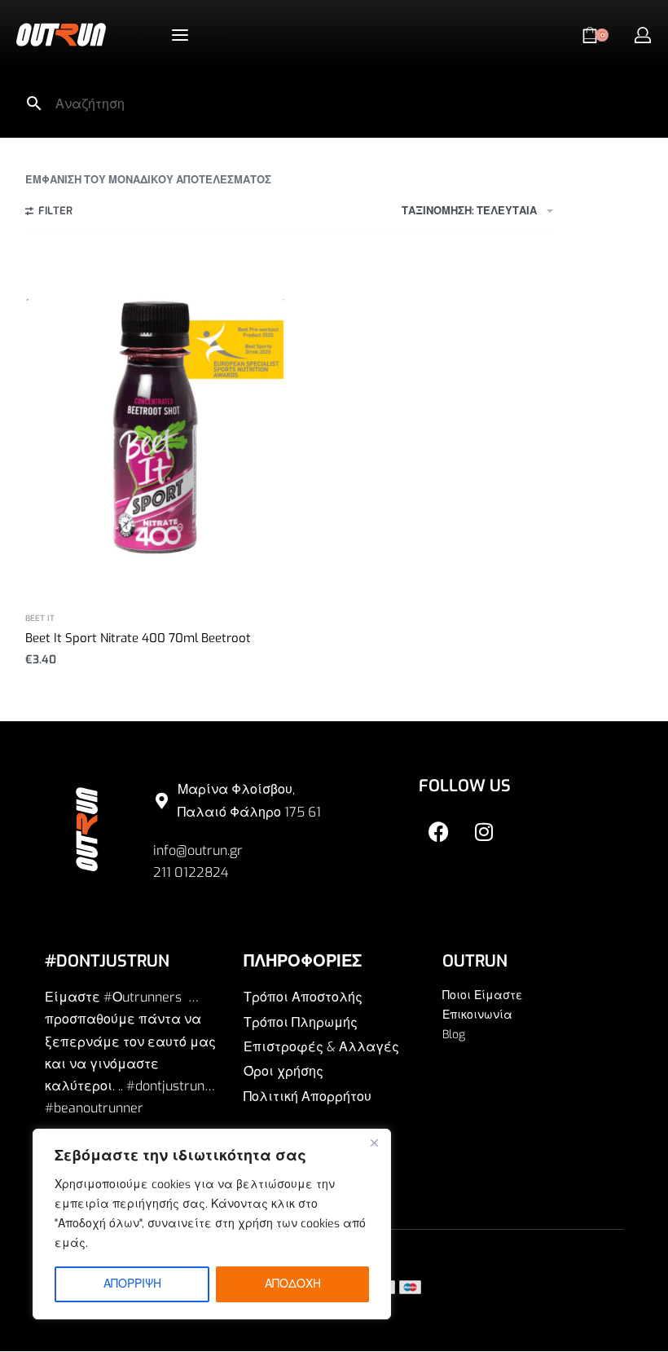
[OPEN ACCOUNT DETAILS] (643, 35)
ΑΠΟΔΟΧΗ (293, 1284)
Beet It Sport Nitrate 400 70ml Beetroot (138, 638)
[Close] (374, 1142)
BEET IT (40, 618)
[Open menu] (180, 35)
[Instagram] (484, 831)
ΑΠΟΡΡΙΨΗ (132, 1284)
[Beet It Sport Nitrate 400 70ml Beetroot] (155, 426)
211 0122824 (190, 872)
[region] (212, 1224)
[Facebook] (439, 831)
